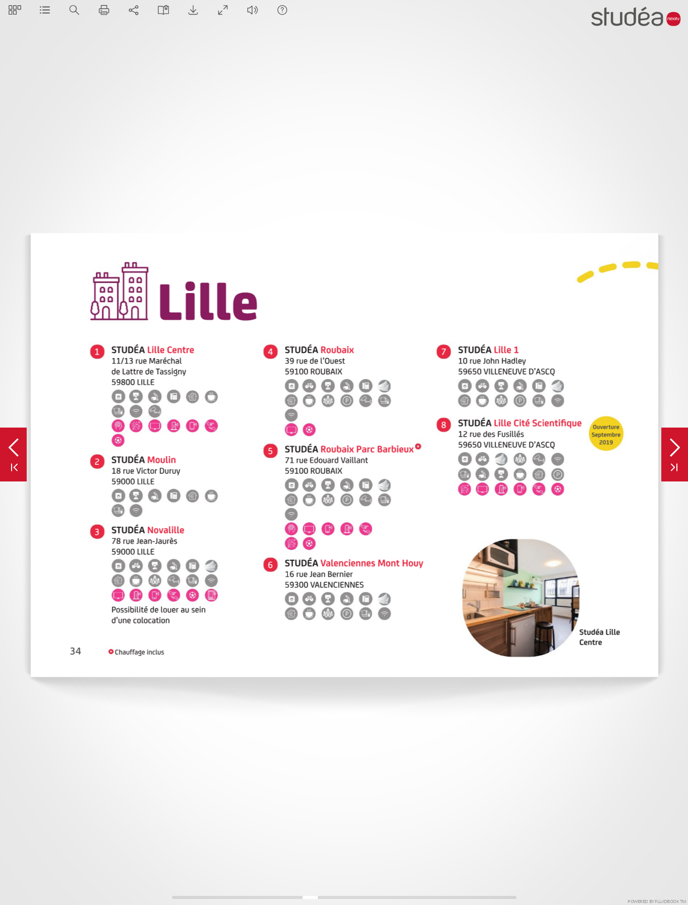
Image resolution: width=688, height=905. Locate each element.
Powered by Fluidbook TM (657, 901)
